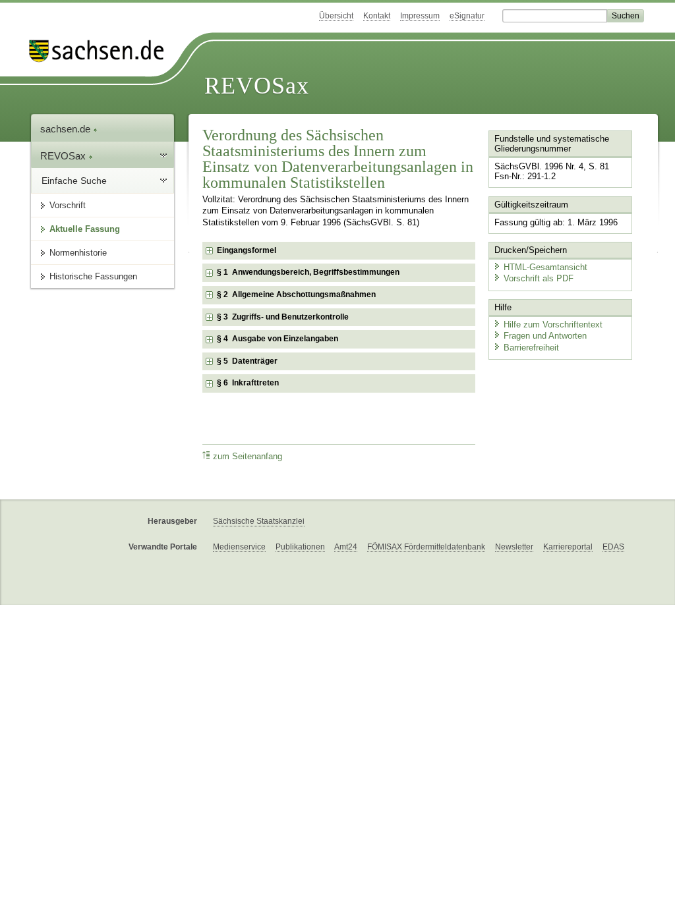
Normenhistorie (78, 253)
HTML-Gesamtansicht (545, 267)
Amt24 (345, 546)
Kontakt (376, 15)
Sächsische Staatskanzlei (259, 521)
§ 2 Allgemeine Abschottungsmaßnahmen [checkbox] (296, 294)
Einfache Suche (74, 180)
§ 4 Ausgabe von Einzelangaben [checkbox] (277, 338)
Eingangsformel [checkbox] (246, 250)
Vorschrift (67, 205)
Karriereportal (568, 546)
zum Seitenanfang (247, 456)
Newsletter (514, 546)
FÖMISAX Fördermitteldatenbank (426, 546)
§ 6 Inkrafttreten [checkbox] (248, 382)
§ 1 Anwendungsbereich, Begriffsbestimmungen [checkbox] (308, 272)
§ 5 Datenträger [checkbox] (247, 361)
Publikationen (300, 546)
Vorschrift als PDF (538, 278)
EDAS (613, 546)
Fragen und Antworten (545, 336)
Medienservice (239, 546)
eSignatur (467, 15)
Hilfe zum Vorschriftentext (553, 324)
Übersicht (336, 15)
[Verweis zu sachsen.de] (101, 51)
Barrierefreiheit (531, 347)
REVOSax (256, 85)
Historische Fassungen (93, 276)
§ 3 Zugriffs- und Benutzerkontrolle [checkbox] (283, 317)
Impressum (420, 15)
